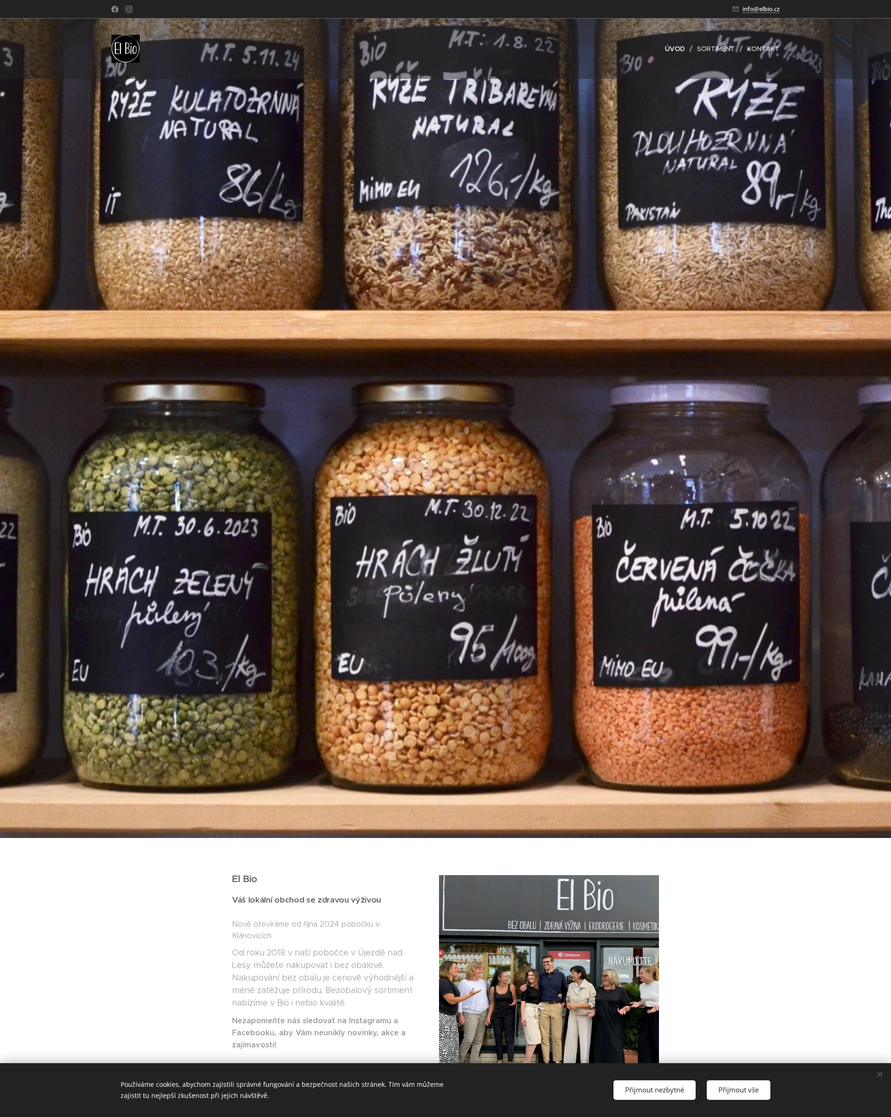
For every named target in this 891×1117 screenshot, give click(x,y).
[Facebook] (115, 9)
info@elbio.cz (761, 9)
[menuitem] (677, 48)
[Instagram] (129, 9)
